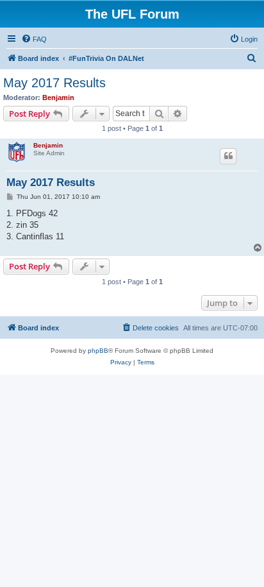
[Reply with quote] (228, 156)
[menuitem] (34, 39)
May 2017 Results (54, 83)
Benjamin (58, 97)
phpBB (98, 350)
